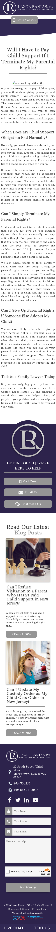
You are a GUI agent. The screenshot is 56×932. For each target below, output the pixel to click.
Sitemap (26, 909)
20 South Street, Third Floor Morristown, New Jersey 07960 (29, 772)
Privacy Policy (40, 909)
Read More (21, 634)
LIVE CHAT (14, 928)
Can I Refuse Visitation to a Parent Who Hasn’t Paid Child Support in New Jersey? (27, 595)
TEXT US (42, 928)
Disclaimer (14, 909)
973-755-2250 (22, 783)
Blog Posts (28, 532)
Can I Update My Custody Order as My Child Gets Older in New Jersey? (27, 695)
